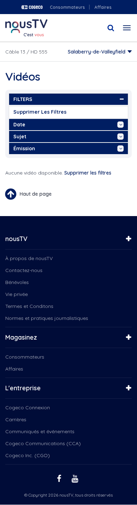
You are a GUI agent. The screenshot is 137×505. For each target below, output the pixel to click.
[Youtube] (76, 478)
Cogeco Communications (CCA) (43, 443)
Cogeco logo (32, 7)
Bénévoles (17, 282)
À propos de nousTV (29, 258)
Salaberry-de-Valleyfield (96, 52)
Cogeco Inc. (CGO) (27, 455)
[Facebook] (60, 478)
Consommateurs (67, 7)
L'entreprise (23, 388)
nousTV (16, 239)
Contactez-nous (24, 270)
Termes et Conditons (29, 306)
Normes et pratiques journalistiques (46, 318)
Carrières (15, 419)
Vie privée (16, 294)
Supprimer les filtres (39, 112)
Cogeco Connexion (27, 407)
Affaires (103, 7)
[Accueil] (26, 27)
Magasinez (21, 337)
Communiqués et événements (39, 431)
